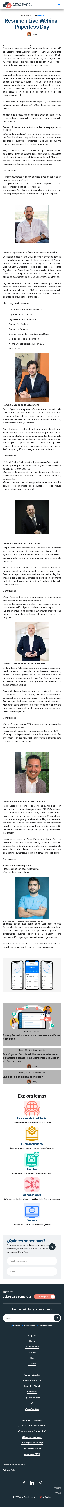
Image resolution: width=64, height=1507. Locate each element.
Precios (32, 1352)
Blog (32, 1358)
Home (32, 1341)
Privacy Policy (10, 1470)
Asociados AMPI (32, 1454)
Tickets (32, 1363)
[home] (17, 5)
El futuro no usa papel (32, 1437)
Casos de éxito (32, 1346)
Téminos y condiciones (14, 1464)
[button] (59, 4)
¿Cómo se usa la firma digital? (32, 1431)
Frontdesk (32, 1391)
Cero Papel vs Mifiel (32, 1448)
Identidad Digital (32, 1386)
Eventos (40, 15)
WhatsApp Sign (32, 1409)
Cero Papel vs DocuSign (32, 1442)
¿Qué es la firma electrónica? (32, 1425)
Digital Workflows (32, 1397)
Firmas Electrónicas (32, 1380)
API (31, 1403)
